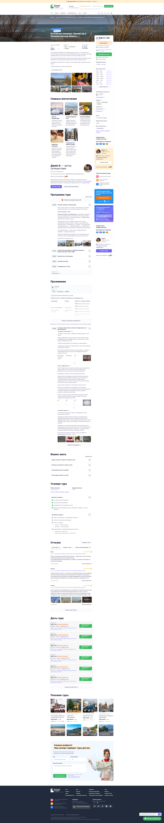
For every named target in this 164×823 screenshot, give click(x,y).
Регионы (56, 13)
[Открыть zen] (106, 806)
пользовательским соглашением (73, 777)
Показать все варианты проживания (71, 320)
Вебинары (78, 793)
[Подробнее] (51, 46)
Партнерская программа (94, 791)
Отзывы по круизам (109, 795)
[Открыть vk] (98, 806)
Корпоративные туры (72, 13)
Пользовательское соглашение (57, 814)
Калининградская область (70, 17)
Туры (52, 13)
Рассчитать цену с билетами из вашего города (104, 50)
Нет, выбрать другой (74, 7)
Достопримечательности (81, 795)
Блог (77, 789)
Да (69, 7)
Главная (52, 17)
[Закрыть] (89, 205)
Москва (81, 6)
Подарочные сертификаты (94, 793)
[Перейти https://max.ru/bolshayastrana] (100, 144)
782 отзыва (106, 151)
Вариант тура (109, 72)
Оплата (66, 793)
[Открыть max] (110, 806)
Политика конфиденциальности (72, 814)
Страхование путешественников (96, 795)
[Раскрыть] (89, 251)
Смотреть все (88, 196)
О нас (79, 13)
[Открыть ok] (102, 806)
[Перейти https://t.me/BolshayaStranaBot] (103, 144)
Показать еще (85, 182)
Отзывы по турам (108, 793)
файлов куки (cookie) (151, 814)
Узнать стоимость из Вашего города (59, 492)
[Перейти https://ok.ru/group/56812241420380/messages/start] (107, 144)
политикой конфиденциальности (73, 776)
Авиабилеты (63, 13)
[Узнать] (109, 212)
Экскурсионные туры (57, 69)
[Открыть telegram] (94, 806)
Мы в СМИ (78, 791)
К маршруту (99, 111)
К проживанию (100, 97)
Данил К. (56, 165)
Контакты (85, 13)
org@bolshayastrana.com (82, 802)
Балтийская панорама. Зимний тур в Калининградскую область (70, 553)
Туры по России (59, 17)
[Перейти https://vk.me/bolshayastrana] (97, 144)
